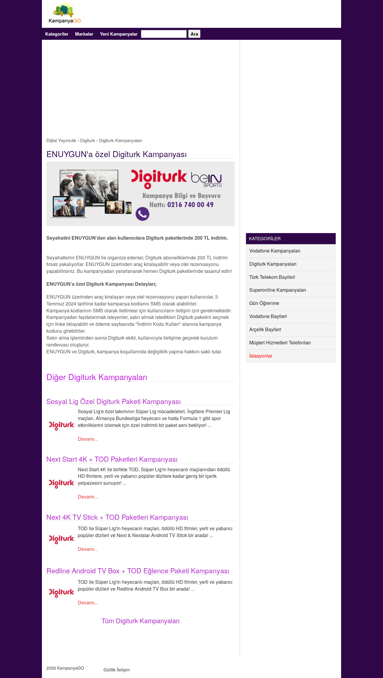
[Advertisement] (140, 92)
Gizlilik (109, 670)
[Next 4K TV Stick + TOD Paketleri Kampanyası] (61, 538)
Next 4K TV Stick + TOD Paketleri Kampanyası (117, 517)
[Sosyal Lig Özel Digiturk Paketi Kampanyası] (61, 424)
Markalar (84, 34)
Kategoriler (57, 34)
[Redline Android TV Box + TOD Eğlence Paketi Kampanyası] (61, 591)
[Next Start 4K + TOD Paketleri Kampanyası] (61, 482)
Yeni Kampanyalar (119, 34)
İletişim (123, 670)
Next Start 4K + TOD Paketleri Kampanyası (111, 459)
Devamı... (88, 438)
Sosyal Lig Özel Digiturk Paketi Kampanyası (113, 401)
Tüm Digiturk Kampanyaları (140, 620)
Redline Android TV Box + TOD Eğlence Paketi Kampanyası (137, 570)
